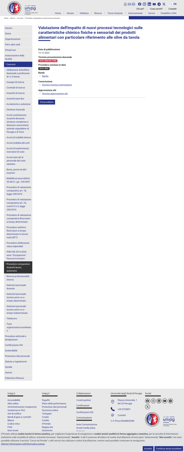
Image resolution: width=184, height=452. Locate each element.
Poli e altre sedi (12, 44)
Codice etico (14, 423)
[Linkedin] (149, 3)
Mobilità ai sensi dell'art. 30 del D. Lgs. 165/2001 (18, 180)
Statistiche (47, 430)
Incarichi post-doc (15, 98)
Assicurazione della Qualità (14, 57)
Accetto (148, 448)
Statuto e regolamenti (16, 361)
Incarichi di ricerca (16, 93)
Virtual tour (10, 50)
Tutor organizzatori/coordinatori (19, 327)
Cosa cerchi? (156, 8)
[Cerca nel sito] (171, 3)
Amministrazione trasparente (22, 407)
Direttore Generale (16, 109)
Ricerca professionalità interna (18, 278)
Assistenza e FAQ (16, 410)
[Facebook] (139, 3)
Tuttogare (47, 413)
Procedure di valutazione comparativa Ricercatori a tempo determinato (19, 218)
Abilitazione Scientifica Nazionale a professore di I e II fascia (18, 73)
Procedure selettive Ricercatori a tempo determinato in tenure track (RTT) (17, 232)
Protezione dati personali (17, 356)
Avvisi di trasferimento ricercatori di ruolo (18, 150)
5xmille (8, 367)
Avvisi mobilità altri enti (18, 143)
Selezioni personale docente (16, 287)
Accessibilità (14, 400)
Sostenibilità (11, 350)
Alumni (8, 372)
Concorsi (11, 64)
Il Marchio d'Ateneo (14, 378)
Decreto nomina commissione (57, 85)
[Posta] (129, 3)
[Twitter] (164, 3)
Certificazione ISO (14, 345)
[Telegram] (159, 3)
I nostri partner (83, 400)
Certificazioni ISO (84, 412)
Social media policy (85, 428)
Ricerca (98, 13)
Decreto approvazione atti (55, 93)
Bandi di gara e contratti (19, 417)
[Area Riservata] (125, 3)
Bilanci (11, 420)
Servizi (151, 13)
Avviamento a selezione (18, 104)
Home (58, 13)
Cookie (45, 417)
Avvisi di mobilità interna (19, 137)
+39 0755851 (124, 409)
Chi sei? (140, 8)
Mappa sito (47, 427)
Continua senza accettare (168, 448)
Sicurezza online (50, 410)
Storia (8, 33)
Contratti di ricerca (16, 87)
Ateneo (70, 13)
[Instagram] (144, 3)
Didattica (84, 13)
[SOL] (133, 3)
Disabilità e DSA (168, 13)
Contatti (172, 8)
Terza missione (115, 13)
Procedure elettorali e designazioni (15, 338)
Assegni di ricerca (15, 82)
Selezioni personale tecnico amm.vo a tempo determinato (16, 297)
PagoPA (46, 400)
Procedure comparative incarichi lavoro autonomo (18, 267)
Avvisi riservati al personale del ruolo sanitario (16, 160)
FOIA (10, 427)
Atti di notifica (14, 413)
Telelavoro (12, 318)
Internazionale (135, 13)
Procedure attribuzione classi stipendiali (18, 245)
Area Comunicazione (86, 424)
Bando (45, 76)
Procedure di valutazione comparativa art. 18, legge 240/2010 (19, 190)
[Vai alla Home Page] (23, 8)
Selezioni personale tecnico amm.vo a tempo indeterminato (17, 309)
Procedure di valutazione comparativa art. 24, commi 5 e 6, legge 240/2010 (19, 204)
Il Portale (46, 423)
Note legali (13, 430)
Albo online (13, 403)
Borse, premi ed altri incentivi (16, 171)
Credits (45, 420)
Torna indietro (47, 102)
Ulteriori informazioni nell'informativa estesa (23, 444)
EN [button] (175, 4)
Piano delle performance (54, 403)
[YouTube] (154, 3)
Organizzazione (12, 39)
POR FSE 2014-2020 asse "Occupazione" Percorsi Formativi (16, 255)
